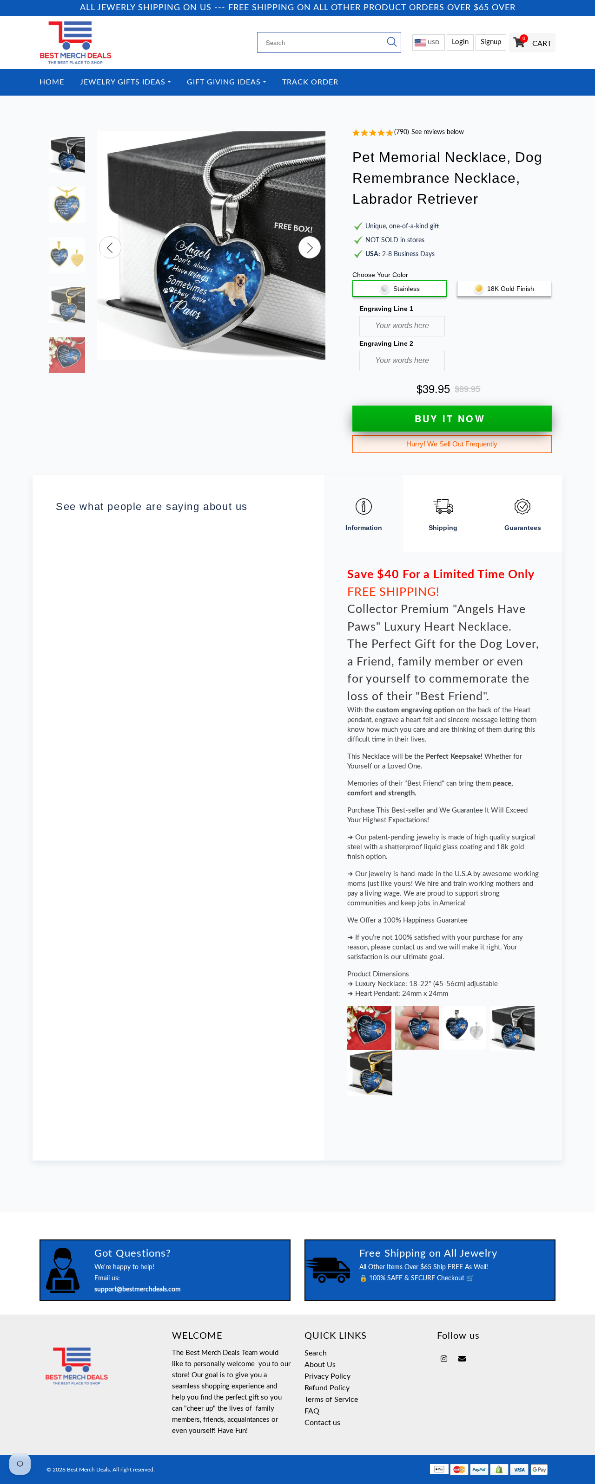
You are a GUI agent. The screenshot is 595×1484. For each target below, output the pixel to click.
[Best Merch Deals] (99, 42)
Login (460, 42)
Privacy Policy (327, 1376)
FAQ (311, 1411)
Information (363, 527)
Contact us (322, 1422)
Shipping (443, 527)
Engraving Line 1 (386, 308)
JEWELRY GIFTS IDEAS (122, 82)
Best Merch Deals (88, 1469)
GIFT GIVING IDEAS (224, 82)
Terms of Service (331, 1399)
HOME (52, 82)
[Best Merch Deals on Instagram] (444, 1359)
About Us (320, 1364)
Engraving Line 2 (386, 343)
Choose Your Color (380, 274)
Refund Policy (327, 1388)
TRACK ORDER (310, 82)
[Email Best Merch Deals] (462, 1359)
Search (315, 1353)
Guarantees (522, 527)
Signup (491, 42)
